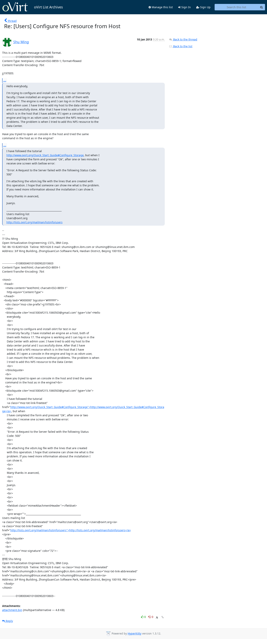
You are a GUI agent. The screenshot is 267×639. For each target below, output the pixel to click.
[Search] (261, 7)
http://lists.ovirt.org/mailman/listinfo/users (34, 222)
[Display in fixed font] (156, 617)
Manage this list (162, 7)
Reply (9, 621)
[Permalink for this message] (162, 617)
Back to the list (182, 46)
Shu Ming (21, 41)
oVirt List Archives (48, 7)
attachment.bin (12, 610)
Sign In (186, 7)
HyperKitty (134, 633)
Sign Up (205, 7)
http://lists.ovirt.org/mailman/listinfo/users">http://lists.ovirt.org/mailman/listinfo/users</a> (70, 530)
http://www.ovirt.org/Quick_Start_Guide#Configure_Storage (45, 155)
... (4, 80)
